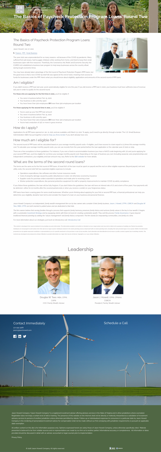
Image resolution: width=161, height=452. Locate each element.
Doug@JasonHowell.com (53, 308)
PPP (23, 53)
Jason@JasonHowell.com (107, 308)
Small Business (31, 53)
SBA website (80, 157)
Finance (18, 53)
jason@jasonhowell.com (22, 330)
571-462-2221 (53, 306)
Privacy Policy (17, 437)
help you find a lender (57, 135)
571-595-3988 (107, 306)
